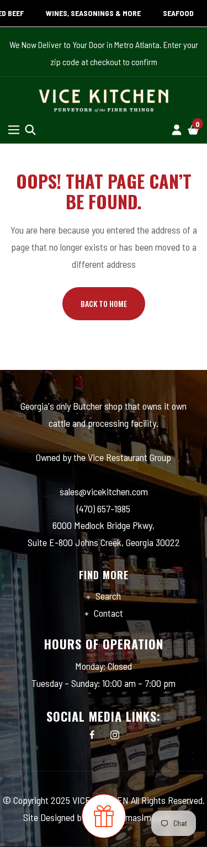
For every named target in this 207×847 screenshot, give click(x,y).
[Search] (30, 129)
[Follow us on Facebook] (92, 734)
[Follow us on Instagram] (114, 734)
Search (107, 596)
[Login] (176, 129)
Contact (107, 613)
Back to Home (104, 303)
